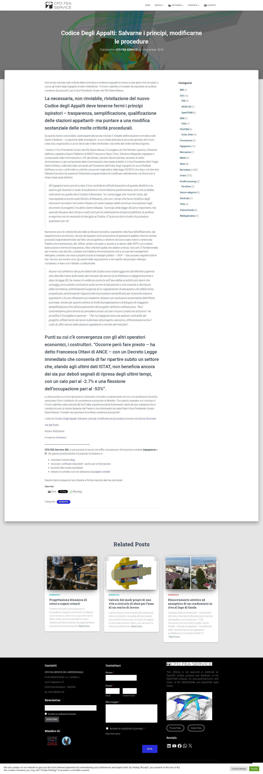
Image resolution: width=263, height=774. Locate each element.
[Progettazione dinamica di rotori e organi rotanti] (72, 573)
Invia (149, 749)
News (182, 164)
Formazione (186, 140)
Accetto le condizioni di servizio (62, 714)
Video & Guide (187, 210)
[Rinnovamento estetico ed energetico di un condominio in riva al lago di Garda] (191, 573)
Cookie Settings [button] (239, 769)
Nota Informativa (113, 734)
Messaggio (113, 702)
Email (109, 685)
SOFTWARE (177, 5)
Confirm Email (129, 696)
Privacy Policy (175, 728)
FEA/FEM (184, 129)
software (67, 463)
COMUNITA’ (193, 5)
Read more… (84, 626)
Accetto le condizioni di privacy (127, 728)
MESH (183, 158)
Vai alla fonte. (52, 424)
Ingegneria (185, 146)
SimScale (184, 198)
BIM (182, 90)
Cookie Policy (196, 728)
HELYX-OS (186, 106)
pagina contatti (102, 471)
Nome (110, 672)
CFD (182, 96)
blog (72, 459)
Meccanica (185, 152)
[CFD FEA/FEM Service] (59, 5)
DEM (182, 118)
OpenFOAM (187, 112)
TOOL (182, 204)
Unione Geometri (147, 418)
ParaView (186, 186)
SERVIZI (158, 5)
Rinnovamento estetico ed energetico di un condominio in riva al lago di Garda (190, 603)
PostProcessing (188, 181)
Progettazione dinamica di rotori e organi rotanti (68, 601)
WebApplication (187, 216)
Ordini (183, 175)
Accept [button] (254, 769)
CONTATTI (211, 5)
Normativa (63, 502)
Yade (183, 123)
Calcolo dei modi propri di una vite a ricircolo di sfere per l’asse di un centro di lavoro (131, 603)
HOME (147, 5)
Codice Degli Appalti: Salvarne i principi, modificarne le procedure (89, 418)
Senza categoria (188, 192)
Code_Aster (187, 134)
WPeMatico (61, 437)
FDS (183, 101)
